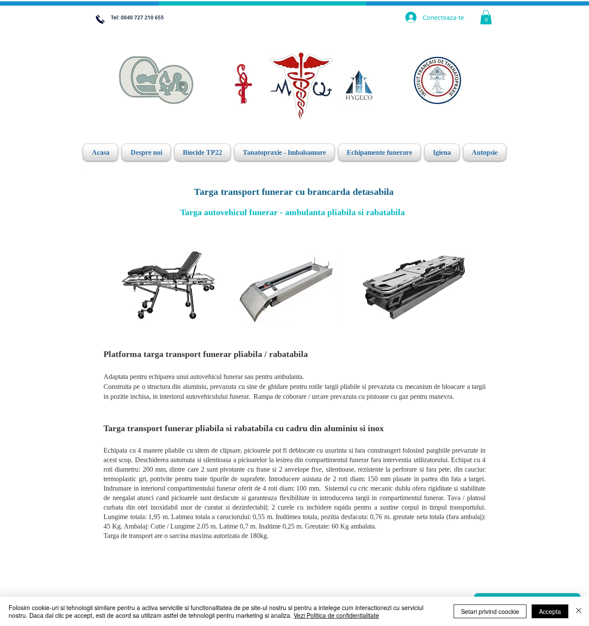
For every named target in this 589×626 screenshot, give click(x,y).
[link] (486, 17)
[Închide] (578, 611)
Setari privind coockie (490, 611)
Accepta (550, 611)
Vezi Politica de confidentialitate (336, 615)
